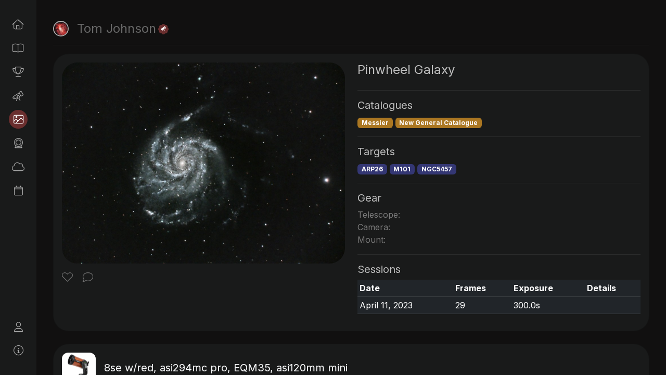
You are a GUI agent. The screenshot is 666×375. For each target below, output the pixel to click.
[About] (18, 350)
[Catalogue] (18, 48)
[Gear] (18, 143)
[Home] (18, 24)
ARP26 (372, 169)
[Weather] (18, 166)
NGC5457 (436, 169)
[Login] (18, 327)
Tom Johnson (116, 28)
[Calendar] (18, 190)
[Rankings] (18, 72)
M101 (402, 169)
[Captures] (18, 119)
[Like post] (69, 278)
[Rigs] (18, 95)
